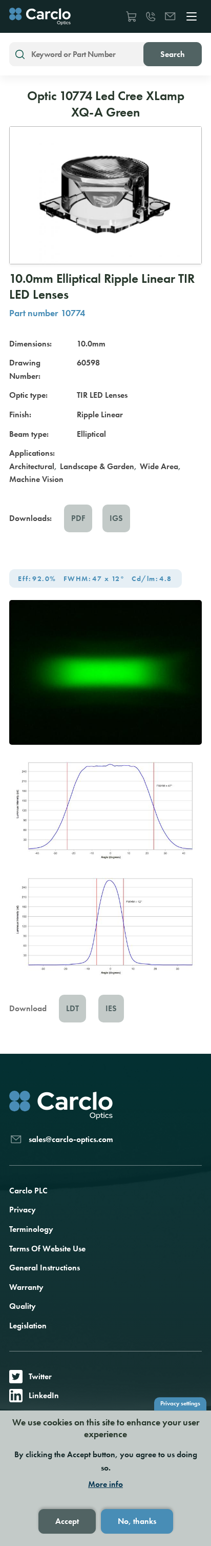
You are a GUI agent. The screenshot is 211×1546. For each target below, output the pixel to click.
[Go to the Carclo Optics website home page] (40, 16)
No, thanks (137, 1521)
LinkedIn (44, 1395)
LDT (72, 1008)
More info (105, 1484)
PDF (78, 518)
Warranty (26, 1287)
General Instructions (44, 1267)
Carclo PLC (28, 1190)
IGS (116, 518)
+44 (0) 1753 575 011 (150, 16)
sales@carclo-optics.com (170, 16)
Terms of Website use (47, 1248)
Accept (67, 1521)
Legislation (28, 1325)
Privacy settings (180, 1403)
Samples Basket (131, 16)
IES (111, 1008)
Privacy (22, 1209)
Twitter (40, 1376)
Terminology (31, 1229)
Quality (22, 1306)
